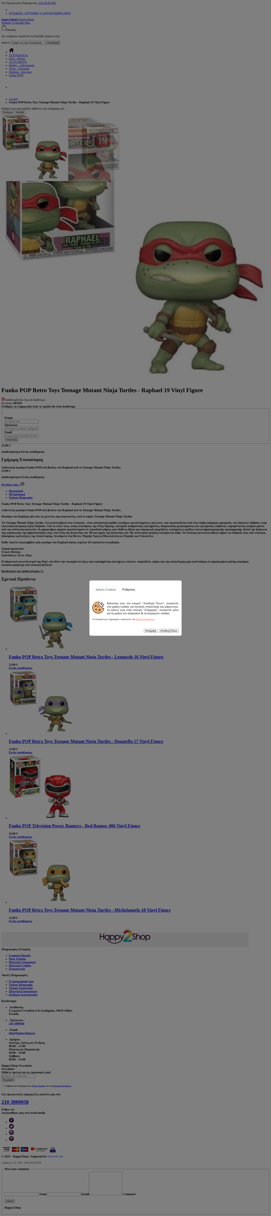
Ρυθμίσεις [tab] (128, 589)
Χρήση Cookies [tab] (105, 589)
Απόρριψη (150, 630)
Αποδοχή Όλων (168, 630)
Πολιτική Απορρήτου (145, 619)
